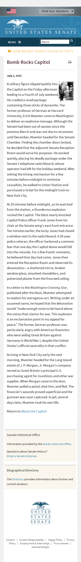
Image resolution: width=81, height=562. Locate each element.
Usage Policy (55, 540)
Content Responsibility (31, 540)
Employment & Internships (34, 543)
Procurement (61, 543)
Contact (10, 540)
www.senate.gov (41, 547)
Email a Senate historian (22, 456)
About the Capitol (34, 411)
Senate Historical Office (57, 444)
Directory (18, 479)
